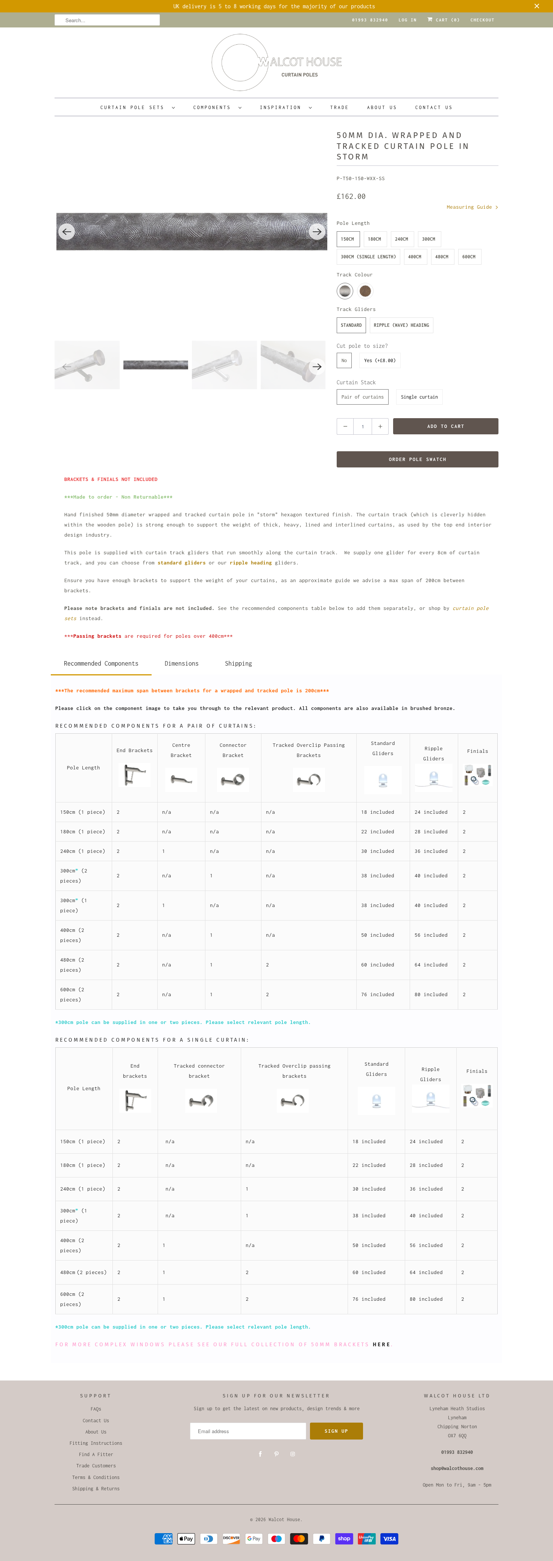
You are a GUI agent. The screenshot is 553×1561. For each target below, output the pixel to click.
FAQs (96, 1409)
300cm (428, 239)
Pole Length (353, 223)
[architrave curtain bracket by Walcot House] (134, 785)
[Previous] (66, 231)
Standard (351, 325)
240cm (401, 239)
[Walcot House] (276, 65)
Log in (408, 20)
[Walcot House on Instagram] (293, 1454)
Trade (339, 107)
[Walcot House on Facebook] (260, 1454)
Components (214, 107)
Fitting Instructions (96, 1443)
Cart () (446, 20)
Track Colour (355, 275)
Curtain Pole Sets (134, 107)
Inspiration (282, 107)
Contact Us (434, 107)
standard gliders (182, 563)
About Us (382, 107)
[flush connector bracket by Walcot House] (233, 790)
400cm (414, 256)
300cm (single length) (368, 256)
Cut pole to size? (362, 346)
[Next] (317, 231)
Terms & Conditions (96, 1477)
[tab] (101, 662)
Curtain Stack (356, 382)
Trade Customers (96, 1465)
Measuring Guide (471, 207)
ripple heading (251, 563)
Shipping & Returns (96, 1488)
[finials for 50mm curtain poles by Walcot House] (478, 784)
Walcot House (284, 1519)
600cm (469, 256)
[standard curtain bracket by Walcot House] (181, 790)
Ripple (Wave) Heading (401, 325)
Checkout (483, 20)
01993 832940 (370, 20)
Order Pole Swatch (418, 459)
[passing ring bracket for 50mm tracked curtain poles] (309, 790)
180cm (374, 239)
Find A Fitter (96, 1454)
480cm (441, 256)
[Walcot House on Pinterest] (276, 1454)
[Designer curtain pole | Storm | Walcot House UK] (191, 231)
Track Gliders (356, 309)
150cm (347, 239)
